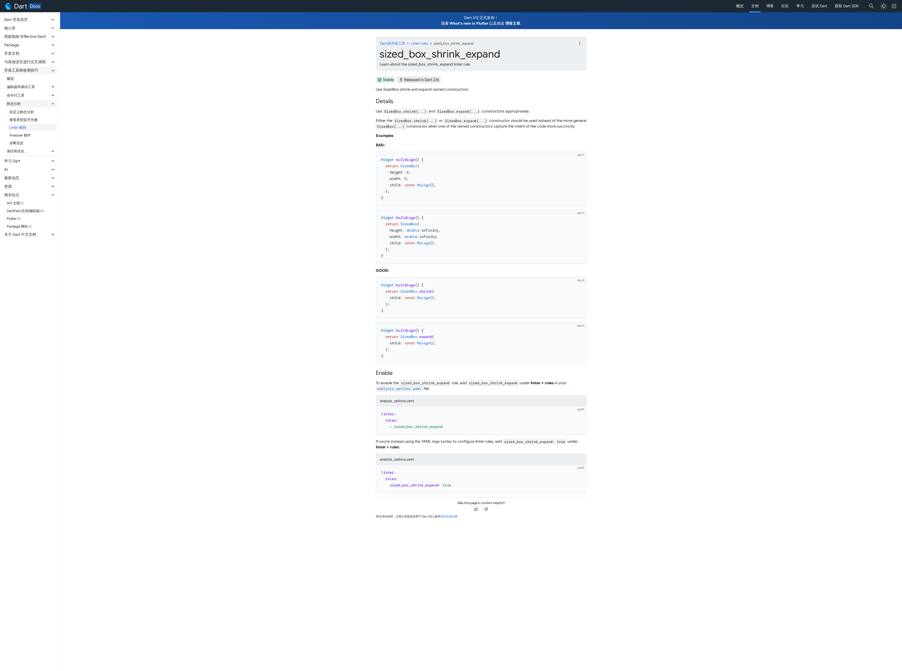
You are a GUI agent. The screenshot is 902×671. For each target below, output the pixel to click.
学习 (800, 6)
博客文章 (512, 23)
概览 (740, 6)
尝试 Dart (819, 6)
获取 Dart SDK (847, 6)
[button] (30, 19)
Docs (35, 6)
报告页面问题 (448, 516)
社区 (785, 6)
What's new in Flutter (469, 23)
